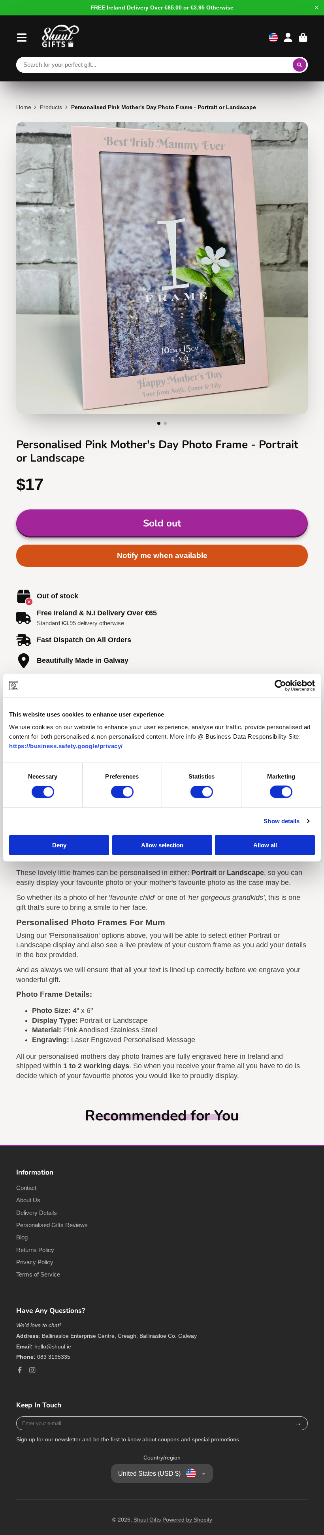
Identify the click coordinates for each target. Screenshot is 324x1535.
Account (288, 37)
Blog (22, 1237)
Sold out (162, 523)
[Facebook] (19, 1370)
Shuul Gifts (147, 1519)
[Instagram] (32, 1370)
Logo (60, 37)
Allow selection (162, 844)
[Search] (299, 65)
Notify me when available (162, 555)
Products (51, 107)
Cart (303, 37)
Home (23, 107)
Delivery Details (36, 1212)
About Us (28, 1200)
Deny (59, 844)
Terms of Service (38, 1274)
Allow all (265, 844)
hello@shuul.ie (52, 1346)
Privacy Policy (34, 1262)
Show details (282, 821)
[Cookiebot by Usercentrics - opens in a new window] (280, 686)
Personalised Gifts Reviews (52, 1225)
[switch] (122, 792)
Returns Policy (35, 1249)
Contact (26, 1187)
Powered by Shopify (187, 1519)
